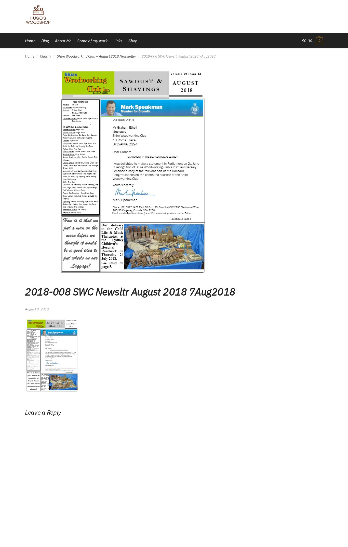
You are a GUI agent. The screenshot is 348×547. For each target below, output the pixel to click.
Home (29, 56)
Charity (45, 56)
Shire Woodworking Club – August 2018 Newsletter (96, 56)
